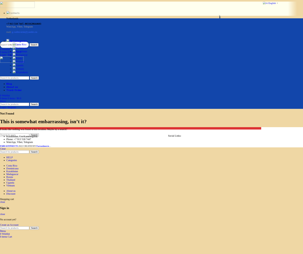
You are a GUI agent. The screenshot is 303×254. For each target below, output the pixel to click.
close (2, 202)
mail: (21, 32)
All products (21, 72)
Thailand (19, 61)
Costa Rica (20, 44)
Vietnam (19, 68)
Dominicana (21, 48)
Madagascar (21, 55)
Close (3, 148)
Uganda (19, 65)
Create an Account (9, 225)
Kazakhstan (21, 51)
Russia (18, 58)
